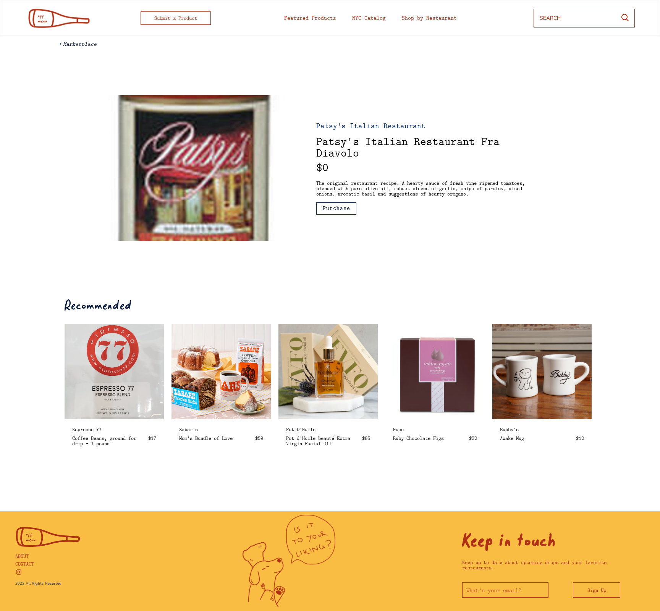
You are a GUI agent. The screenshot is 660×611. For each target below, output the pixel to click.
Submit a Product (175, 18)
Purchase (336, 208)
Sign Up (596, 590)
